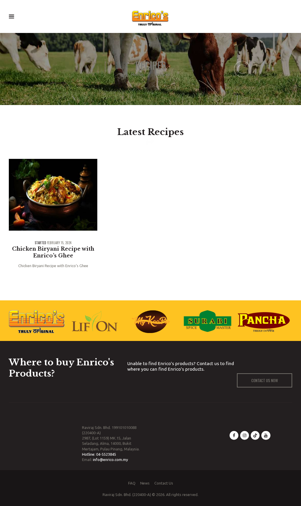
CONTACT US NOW (264, 380)
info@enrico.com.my (110, 459)
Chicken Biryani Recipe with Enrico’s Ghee (53, 252)
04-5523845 (106, 454)
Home (137, 74)
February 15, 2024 (59, 242)
